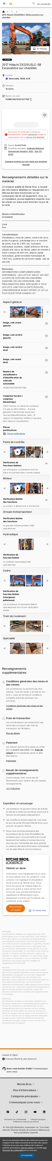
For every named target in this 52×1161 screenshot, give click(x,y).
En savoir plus (39, 910)
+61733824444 (13, 788)
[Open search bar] (33, 3)
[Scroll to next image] (47, 312)
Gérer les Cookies (27, 1148)
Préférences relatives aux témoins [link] (26, 1122)
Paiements (11, 760)
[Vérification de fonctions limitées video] (46, 463)
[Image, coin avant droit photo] (46, 360)
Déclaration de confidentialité (15, 1119)
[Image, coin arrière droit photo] (46, 348)
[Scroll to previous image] (4, 312)
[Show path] (12, 12)
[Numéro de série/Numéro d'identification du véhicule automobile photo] (46, 372)
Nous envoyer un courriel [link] (15, 908)
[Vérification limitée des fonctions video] (46, 499)
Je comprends (26, 1155)
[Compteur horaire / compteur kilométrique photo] (46, 396)
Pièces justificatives (16, 434)
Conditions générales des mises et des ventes (24, 707)
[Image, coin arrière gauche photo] (46, 335)
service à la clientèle (35, 137)
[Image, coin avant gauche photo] (46, 323)
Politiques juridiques (38, 1119)
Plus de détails (13, 733)
